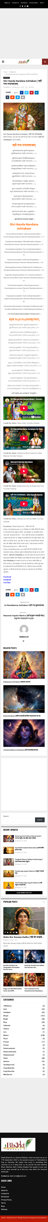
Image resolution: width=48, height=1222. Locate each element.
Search (6, 816)
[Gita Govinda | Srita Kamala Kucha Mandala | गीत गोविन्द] (35, 979)
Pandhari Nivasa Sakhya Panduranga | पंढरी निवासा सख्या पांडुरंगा (29, 860)
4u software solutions (24, 1220)
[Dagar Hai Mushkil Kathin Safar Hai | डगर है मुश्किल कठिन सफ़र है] (13, 979)
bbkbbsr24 (8, 87)
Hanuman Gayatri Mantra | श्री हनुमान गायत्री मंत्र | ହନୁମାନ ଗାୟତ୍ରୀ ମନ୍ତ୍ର (24, 617)
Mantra (5, 1035)
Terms (42, 3)
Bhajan (5, 1016)
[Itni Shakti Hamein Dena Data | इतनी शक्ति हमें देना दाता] (8, 850)
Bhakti (5, 1019)
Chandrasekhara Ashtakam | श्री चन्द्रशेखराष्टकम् (20, 750)
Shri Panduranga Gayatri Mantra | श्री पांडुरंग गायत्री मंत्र (28, 883)
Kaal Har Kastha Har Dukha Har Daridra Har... (34, 966)
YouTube (6, 583)
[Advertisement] (24, 33)
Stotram (6, 1061)
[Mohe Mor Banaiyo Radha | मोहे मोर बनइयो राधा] (24, 921)
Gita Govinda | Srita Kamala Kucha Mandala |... (34, 989)
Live (4, 1032)
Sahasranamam (9, 1048)
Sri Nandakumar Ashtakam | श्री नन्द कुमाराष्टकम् (24, 605)
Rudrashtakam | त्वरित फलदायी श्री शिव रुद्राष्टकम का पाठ (21, 716)
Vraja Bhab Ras (8, 1068)
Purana (6, 1045)
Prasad (6, 1042)
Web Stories (7, 1074)
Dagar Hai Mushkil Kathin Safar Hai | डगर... (12, 989)
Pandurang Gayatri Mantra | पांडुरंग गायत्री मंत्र (29, 872)
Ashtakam (6, 77)
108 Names (7, 1006)
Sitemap (4, 1209)
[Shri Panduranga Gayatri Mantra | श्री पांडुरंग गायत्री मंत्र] (8, 885)
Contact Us (15, 3)
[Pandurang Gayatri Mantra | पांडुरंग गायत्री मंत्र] (8, 873)
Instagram (7, 580)
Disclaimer (24, 3)
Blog (5, 1022)
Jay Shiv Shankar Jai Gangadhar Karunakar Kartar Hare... (11, 967)
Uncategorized (8, 1065)
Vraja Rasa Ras (8, 1071)
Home (3, 1187)
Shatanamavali (8, 1055)
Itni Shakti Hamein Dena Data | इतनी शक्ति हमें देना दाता (29, 848)
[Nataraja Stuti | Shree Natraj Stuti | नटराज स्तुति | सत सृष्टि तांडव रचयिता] (8, 838)
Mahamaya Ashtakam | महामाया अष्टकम (16, 681)
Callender (6, 1025)
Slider (5, 1058)
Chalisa (6, 1029)
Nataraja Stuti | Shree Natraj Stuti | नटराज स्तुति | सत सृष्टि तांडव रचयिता (28, 837)
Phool (5, 1038)
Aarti (5, 1009)
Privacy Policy (33, 3)
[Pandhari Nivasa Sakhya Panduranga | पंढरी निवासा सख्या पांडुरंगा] (8, 861)
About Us (7, 3)
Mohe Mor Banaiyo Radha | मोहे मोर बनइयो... (23, 937)
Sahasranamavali (9, 1052)
